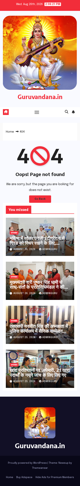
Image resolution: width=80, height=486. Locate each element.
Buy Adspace (24, 477)
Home (10, 131)
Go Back (40, 199)
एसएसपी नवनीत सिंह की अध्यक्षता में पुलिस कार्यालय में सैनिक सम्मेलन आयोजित (39, 330)
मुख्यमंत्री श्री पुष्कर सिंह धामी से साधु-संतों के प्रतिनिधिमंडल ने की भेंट (37, 286)
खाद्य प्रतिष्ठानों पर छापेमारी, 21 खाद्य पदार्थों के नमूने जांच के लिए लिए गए (40, 372)
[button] (66, 112)
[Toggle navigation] (37, 112)
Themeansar (40, 468)
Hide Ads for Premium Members (55, 477)
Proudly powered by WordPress (27, 463)
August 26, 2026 (24, 249)
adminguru (49, 249)
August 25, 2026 (24, 337)
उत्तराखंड (14, 233)
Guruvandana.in (40, 96)
